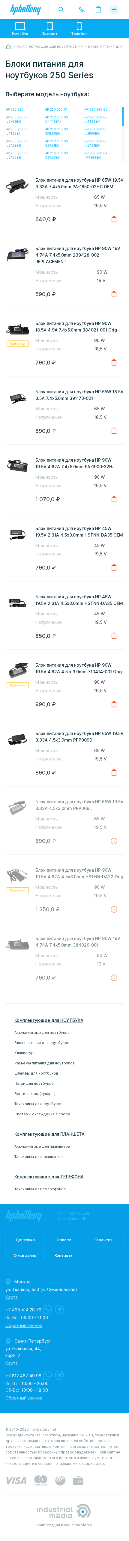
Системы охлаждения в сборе (42, 1114)
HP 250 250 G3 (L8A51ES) (56, 143)
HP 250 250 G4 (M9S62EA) (96, 155)
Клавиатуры (25, 1053)
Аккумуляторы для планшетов (42, 1146)
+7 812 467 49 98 (23, 1375)
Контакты (64, 1255)
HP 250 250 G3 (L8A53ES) (95, 143)
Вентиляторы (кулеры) (35, 1093)
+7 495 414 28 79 (23, 1309)
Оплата (64, 1239)
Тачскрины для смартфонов (40, 1189)
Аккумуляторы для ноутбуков (42, 1032)
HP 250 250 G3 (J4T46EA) (56, 119)
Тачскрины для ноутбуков (38, 1104)
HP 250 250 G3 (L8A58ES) (56, 155)
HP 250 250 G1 (56, 109)
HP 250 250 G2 (96, 109)
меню (114, 9)
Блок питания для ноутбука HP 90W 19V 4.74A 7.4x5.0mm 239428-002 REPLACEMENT (77, 255)
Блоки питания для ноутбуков (41, 1042)
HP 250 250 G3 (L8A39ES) (16, 143)
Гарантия (103, 1239)
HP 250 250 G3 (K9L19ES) (56, 131)
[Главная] (8, 46)
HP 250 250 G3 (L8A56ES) (16, 155)
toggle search (61, 9)
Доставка (25, 1239)
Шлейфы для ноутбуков (36, 1073)
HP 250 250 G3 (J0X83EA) (16, 119)
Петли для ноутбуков (34, 1083)
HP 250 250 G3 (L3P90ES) (95, 131)
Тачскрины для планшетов (38, 1156)
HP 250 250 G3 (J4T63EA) (16, 131)
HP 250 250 (14, 109)
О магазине (25, 1255)
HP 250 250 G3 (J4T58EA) (95, 119)
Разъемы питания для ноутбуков (44, 1063)
